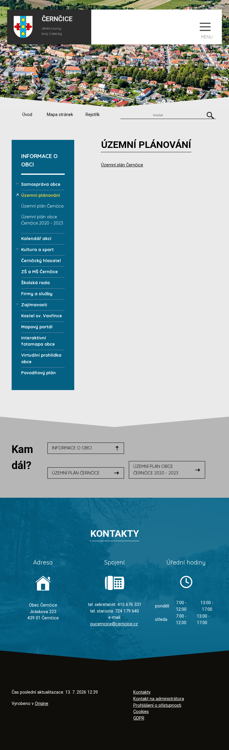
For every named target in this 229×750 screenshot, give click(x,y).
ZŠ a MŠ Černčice (39, 271)
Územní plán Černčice (122, 165)
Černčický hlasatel (41, 260)
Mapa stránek (60, 114)
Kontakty (142, 692)
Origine (41, 703)
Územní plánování (40, 195)
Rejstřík (93, 114)
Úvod (27, 114)
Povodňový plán (38, 372)
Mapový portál (36, 327)
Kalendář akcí (36, 238)
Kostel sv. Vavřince (41, 315)
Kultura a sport (37, 249)
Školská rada (35, 282)
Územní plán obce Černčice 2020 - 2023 (155, 470)
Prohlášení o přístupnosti (157, 705)
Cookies (141, 711)
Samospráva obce (41, 184)
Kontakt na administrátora (158, 698)
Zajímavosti (34, 304)
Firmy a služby (36, 293)
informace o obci (72, 448)
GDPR (138, 718)
